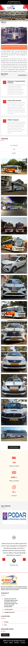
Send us (5, 634)
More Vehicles (14, 447)
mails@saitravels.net (14, 1)
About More (21, 71)
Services (16, 642)
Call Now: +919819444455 (14, 3)
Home (6, 642)
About (11, 642)
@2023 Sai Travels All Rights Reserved (14, 640)
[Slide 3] (15, 20)
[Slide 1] (10, 20)
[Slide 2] (13, 20)
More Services (22, 75)
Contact (23, 642)
